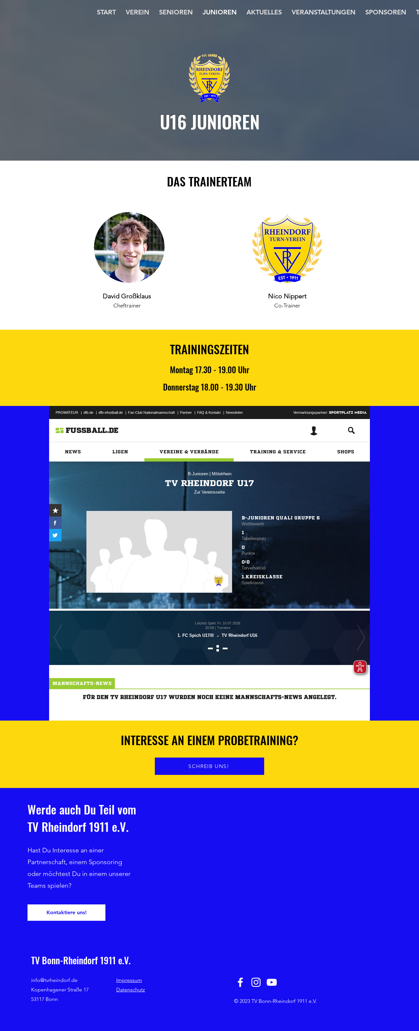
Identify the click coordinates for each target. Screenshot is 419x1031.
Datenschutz (130, 990)
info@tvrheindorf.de (54, 980)
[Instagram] (256, 982)
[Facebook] (240, 982)
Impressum (129, 980)
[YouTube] (271, 982)
